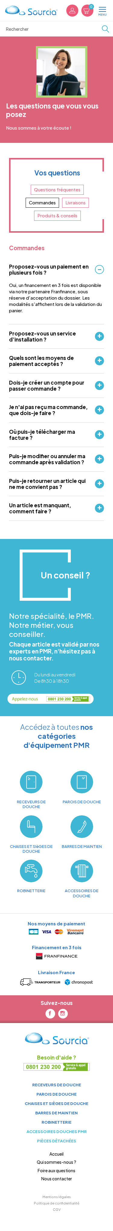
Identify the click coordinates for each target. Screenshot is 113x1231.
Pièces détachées (56, 1140)
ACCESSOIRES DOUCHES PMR (57, 1131)
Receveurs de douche (56, 1084)
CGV (57, 1209)
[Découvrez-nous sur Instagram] (63, 1013)
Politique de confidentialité (56, 1203)
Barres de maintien (56, 1112)
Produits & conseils (57, 215)
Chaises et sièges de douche (56, 1103)
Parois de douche (56, 1094)
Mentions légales (56, 1197)
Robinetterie (56, 1122)
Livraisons (75, 202)
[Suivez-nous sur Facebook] (50, 1013)
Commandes (42, 202)
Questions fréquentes (57, 189)
